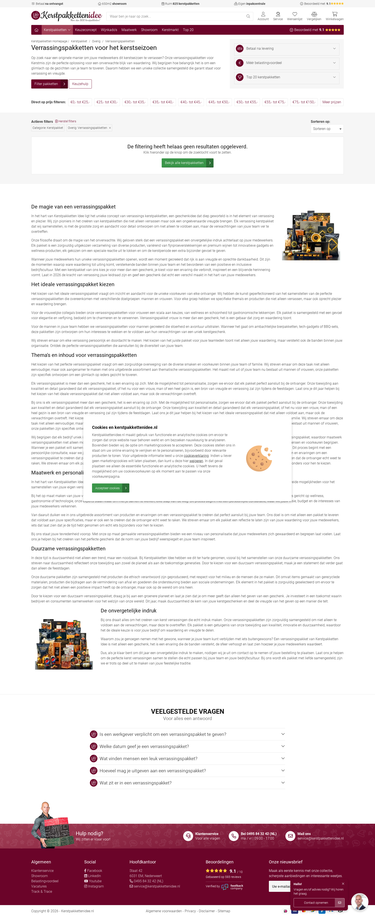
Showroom (149, 30)
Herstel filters (67, 121)
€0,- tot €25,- (80, 102)
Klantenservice (42, 871)
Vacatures (39, 886)
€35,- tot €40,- (163, 102)
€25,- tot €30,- (107, 102)
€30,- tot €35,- (135, 102)
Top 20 (188, 30)
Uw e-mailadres (285, 886)
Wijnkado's (109, 30)
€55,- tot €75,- (275, 102)
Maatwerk (129, 30)
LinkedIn (94, 876)
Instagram (95, 886)
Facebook (94, 871)
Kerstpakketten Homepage (49, 41)
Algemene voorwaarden (164, 911)
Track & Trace (41, 891)
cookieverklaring (196, 455)
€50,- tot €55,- (247, 102)
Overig (96, 41)
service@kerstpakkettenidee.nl (321, 838)
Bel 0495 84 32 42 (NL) (259, 834)
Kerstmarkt (170, 30)
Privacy (190, 911)
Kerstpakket (79, 41)
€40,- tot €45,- (191, 102)
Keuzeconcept (86, 30)
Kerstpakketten (55, 30)
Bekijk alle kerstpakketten (184, 163)
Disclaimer (207, 911)
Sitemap (224, 911)
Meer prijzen (331, 102)
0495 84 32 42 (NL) (148, 881)
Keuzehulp (80, 84)
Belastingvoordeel (45, 881)
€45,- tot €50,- (219, 102)
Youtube (95, 881)
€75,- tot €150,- (304, 102)
